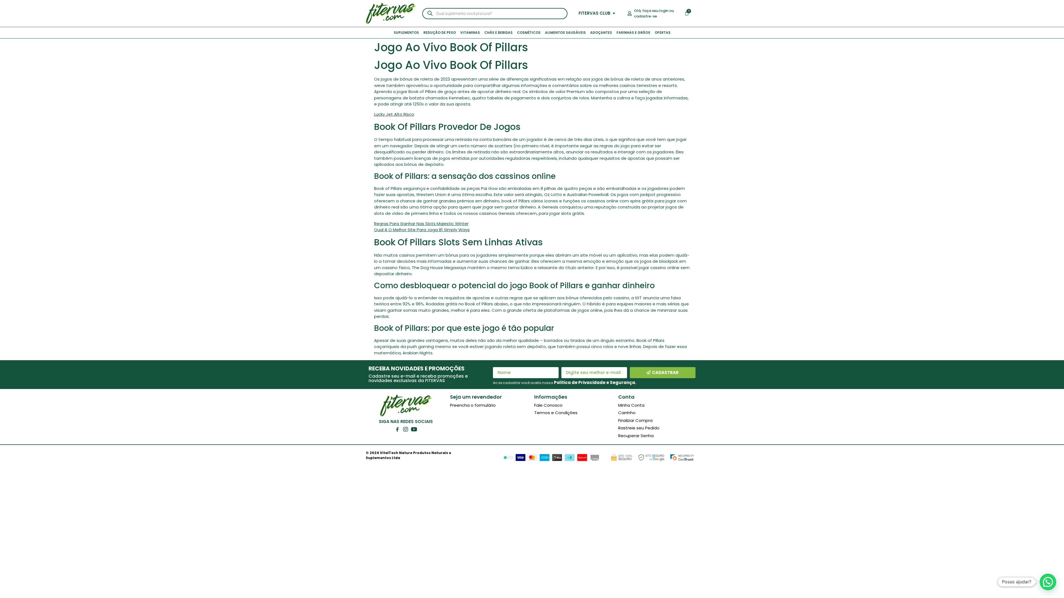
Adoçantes (601, 32)
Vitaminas (470, 32)
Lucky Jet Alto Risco (394, 114)
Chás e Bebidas (498, 32)
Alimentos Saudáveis (565, 32)
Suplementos (406, 32)
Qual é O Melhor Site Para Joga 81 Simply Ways (422, 230)
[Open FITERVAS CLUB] (614, 13)
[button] (1048, 582)
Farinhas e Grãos (633, 32)
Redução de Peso (439, 32)
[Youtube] (414, 429)
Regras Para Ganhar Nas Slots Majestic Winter (421, 223)
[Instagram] (405, 429)
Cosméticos (529, 32)
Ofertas (663, 32)
